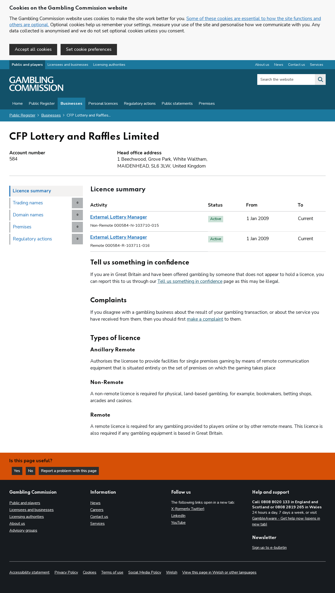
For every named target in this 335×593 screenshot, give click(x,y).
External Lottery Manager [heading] (118, 217)
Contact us (296, 64)
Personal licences (103, 103)
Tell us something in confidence (189, 281)
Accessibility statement (29, 572)
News (278, 64)
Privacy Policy (66, 572)
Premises (207, 103)
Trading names (28, 203)
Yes (18, 471)
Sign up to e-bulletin (269, 547)
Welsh (171, 572)
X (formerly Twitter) (188, 509)
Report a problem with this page (69, 471)
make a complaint (205, 319)
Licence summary (32, 191)
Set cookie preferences (89, 49)
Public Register (42, 103)
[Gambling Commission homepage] (36, 89)
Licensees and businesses (68, 64)
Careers (96, 510)
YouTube (178, 522)
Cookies (89, 572)
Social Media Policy (144, 572)
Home (17, 103)
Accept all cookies (33, 49)
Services (316, 64)
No (31, 471)
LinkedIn (178, 515)
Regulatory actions (140, 103)
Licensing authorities (109, 64)
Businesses (71, 103)
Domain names (28, 215)
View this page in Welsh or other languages (219, 572)
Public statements (177, 103)
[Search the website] (320, 79)
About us (262, 64)
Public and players (27, 64)
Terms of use (112, 572)
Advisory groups (23, 530)
